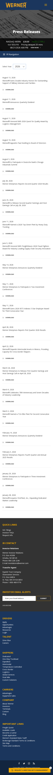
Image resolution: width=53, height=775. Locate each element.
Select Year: (7, 66)
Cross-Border (7, 669)
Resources (6, 630)
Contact (5, 711)
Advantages (7, 627)
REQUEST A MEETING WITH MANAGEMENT (31, 770)
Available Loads (8, 730)
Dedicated (6, 656)
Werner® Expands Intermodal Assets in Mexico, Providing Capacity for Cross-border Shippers (25, 350)
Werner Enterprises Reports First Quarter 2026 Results (24, 330)
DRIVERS (7, 618)
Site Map (5, 743)
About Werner (8, 703)
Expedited (6, 661)
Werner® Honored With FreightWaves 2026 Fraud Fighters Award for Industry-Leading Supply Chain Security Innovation (26, 247)
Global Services (8, 674)
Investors (6, 706)
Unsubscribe (6, 605)
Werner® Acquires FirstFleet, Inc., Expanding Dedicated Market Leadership (24, 499)
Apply (4, 622)
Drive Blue (6, 640)
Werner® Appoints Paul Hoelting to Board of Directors (24, 143)
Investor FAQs (8, 532)
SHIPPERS (7, 652)
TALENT (6, 636)
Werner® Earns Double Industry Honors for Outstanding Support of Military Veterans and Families (24, 81)
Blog (4, 714)
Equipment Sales (9, 696)
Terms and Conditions (11, 746)
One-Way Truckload (10, 659)
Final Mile (6, 677)
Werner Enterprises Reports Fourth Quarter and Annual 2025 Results (24, 456)
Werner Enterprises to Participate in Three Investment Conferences (23, 477)
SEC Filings (6, 530)
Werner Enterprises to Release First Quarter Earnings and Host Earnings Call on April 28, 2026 (25, 372)
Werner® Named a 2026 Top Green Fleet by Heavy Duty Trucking (25, 225)
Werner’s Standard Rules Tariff (14, 738)
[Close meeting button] (50, 768)
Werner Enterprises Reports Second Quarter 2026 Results (25, 184)
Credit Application (9, 735)
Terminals (6, 709)
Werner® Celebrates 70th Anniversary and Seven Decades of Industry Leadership (25, 393)
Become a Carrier (9, 733)
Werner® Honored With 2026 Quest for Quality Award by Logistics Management (25, 122)
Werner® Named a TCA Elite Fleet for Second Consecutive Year (25, 415)
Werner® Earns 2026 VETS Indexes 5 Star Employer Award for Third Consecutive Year (25, 309)
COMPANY (8, 699)
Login (4, 632)
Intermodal (6, 664)
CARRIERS (7, 689)
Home (26, 54)
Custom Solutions (9, 680)
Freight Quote (8, 727)
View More (35, 48)
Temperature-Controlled (12, 667)
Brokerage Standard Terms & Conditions (18, 740)
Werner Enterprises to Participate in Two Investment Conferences (23, 288)
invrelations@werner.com (18, 563)
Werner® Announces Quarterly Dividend (18, 102)
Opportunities (7, 624)
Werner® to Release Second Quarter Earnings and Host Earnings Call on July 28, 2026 (24, 204)
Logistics (5, 672)
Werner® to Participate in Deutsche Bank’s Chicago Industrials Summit (23, 163)
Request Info (7, 535)
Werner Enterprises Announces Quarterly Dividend (22, 268)
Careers (5, 643)
